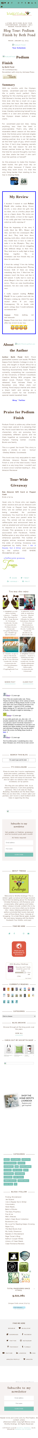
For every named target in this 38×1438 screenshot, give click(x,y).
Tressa (17, 967)
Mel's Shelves (10, 1216)
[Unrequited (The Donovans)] (12, 996)
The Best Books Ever (13, 1229)
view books (28, 978)
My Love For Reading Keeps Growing (20, 1224)
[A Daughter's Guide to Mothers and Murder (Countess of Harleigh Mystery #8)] (29, 996)
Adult (6, 1159)
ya (29, 26)
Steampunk (8, 1173)
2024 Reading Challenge (19, 964)
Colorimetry (10, 1204)
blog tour (27, 23)
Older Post (28, 682)
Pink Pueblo (30, 1418)
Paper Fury (9, 1226)
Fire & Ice (9, 1214)
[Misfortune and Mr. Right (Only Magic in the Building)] (4, 1003)
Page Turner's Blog (12, 1236)
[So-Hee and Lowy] (33, 996)
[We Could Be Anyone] (12, 990)
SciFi (26, 1170)
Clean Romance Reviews (14, 1244)
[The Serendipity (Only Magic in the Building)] (12, 1003)
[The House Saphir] (33, 990)
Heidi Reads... (10, 1207)
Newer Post (10, 682)
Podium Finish (21, 26)
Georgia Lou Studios (23, 1429)
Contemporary (11, 25)
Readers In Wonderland (14, 1234)
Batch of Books (11, 1209)
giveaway (23, 25)
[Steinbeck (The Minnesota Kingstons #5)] (25, 996)
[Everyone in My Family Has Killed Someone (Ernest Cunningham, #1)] (29, 990)
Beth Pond (17, 23)
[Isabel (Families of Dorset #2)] (21, 996)
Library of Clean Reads (14, 1241)
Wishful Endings (23, 1428)
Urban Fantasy (10, 1180)
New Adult (17, 1170)
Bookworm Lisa (11, 1221)
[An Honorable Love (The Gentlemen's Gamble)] (21, 990)
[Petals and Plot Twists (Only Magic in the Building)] (8, 1003)
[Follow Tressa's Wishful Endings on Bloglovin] (19, 1309)
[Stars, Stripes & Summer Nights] (17, 990)
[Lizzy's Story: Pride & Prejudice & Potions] (4, 990)
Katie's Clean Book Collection (17, 1219)
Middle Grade (25, 1166)
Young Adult (23, 1180)
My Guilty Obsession (13, 1231)
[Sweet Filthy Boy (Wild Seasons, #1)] (8, 990)
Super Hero (19, 1173)
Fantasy (21, 1163)
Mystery (7, 1170)
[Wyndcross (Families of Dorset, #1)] (17, 996)
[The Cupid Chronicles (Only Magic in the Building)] (17, 1003)
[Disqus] (19, 718)
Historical (8, 1166)
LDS (16, 1166)
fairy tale (8, 1184)
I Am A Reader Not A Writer (16, 1202)
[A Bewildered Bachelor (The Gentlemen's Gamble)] (25, 990)
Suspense (8, 1177)
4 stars (8, 23)
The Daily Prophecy (13, 1212)
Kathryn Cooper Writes (14, 1239)
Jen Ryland (9, 1199)
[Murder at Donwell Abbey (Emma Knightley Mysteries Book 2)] (4, 996)
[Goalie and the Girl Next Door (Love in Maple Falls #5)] (8, 996)
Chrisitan (26, 1159)
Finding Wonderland (13, 1197)
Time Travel (18, 1177)
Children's (15, 1159)
